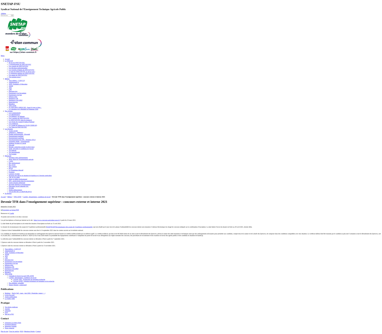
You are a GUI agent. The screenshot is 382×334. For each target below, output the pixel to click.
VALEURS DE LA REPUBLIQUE (20, 192)
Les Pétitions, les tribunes (17, 116)
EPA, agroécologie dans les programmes (21, 181)
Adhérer (3, 13)
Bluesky (14, 324)
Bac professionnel (14, 163)
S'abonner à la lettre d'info (13, 323)
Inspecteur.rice (13, 102)
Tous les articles (14, 331)
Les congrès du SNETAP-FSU (18, 66)
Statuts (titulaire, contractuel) (18, 285)
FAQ (6, 312)
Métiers (7, 79)
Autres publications (11, 297)
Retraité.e (12, 104)
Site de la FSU (9, 314)
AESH (11, 86)
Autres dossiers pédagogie (17, 183)
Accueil (7, 59)
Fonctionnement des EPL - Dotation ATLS (22, 140)
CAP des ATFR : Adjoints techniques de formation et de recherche (33, 281)
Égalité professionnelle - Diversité (19, 134)
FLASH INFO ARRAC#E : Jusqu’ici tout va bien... (25, 107)
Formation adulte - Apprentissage (19, 141)
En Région (8, 193)
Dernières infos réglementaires (18, 157)
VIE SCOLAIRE (14, 177)
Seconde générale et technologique (20, 184)
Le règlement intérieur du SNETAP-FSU (22, 73)
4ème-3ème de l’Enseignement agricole (21, 159)
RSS (21, 331)
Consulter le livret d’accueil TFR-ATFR (21, 276)
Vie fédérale (12, 150)
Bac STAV (12, 165)
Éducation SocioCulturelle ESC (19, 186)
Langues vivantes (14, 174)
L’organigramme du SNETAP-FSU (20, 64)
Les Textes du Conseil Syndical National (21, 122)
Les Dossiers (9, 129)
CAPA (11, 161)
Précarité (11, 145)
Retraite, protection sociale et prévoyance (22, 147)
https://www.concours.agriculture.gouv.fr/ (47, 220)
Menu (2, 56)
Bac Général (13, 166)
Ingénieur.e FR (13, 98)
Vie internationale (14, 152)
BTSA (11, 168)
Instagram (8, 326)
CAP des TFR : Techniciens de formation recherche (29, 279)
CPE (10, 89)
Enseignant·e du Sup (15, 95)
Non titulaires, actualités (16, 283)
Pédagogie (8, 156)
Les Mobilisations (14, 114)
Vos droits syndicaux (11, 307)
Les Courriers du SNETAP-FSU (19, 118)
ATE (10, 88)
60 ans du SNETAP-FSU (17, 63)
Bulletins (7, 293)
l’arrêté (12, 213)
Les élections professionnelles (18, 68)
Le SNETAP (9, 61)
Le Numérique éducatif (16, 170)
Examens (12, 172)
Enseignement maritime (16, 136)
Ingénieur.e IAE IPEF (15, 100)
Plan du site (4, 331)
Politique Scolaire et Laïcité (17, 143)
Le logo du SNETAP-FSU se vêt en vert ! (22, 71)
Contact (38, 331)
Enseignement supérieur (16, 138)
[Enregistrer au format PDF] (10, 210)
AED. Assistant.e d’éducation (18, 84)
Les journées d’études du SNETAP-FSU (21, 70)
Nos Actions (9, 111)
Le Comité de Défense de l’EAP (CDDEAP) (23, 125)
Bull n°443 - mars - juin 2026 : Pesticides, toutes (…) (28, 293)
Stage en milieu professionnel (18, 179)
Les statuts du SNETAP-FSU (18, 75)
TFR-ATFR (12, 106)
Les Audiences (13, 123)
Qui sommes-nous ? (15, 77)
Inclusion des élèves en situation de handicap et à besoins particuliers (30, 175)
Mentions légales (29, 331)
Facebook (8, 324)
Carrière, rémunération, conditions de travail (36, 197)
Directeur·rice (13, 91)
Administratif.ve (14, 82)
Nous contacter (9, 328)
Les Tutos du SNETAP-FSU (18, 127)
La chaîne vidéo (10, 298)
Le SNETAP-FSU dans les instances (20, 120)
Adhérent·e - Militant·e (16, 132)
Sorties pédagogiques (15, 190)
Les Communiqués (15, 113)
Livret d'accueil (9, 295)
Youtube (14, 326)
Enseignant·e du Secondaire (17, 93)
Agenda (7, 309)
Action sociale (13, 131)
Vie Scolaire (12, 154)
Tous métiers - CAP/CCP (17, 80)
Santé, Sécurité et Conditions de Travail (21, 149)
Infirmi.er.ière (13, 97)
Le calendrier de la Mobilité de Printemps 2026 (23, 109)
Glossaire (8, 311)
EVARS (11, 188)
